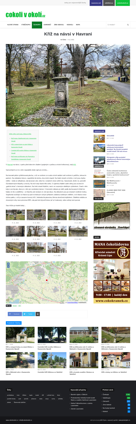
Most (58, 395)
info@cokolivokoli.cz (25, 420)
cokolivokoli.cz (122, 3)
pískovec (33, 399)
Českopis (37, 25)
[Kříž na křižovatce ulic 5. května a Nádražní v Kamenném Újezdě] (84, 335)
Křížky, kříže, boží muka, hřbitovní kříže (20, 134)
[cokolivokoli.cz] (25, 14)
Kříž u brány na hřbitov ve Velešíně (114, 372)
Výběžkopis (25, 25)
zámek (9, 402)
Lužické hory (50, 395)
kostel (37, 395)
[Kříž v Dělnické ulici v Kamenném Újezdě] (20, 360)
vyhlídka (60, 399)
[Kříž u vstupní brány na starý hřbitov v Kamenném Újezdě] (20, 335)
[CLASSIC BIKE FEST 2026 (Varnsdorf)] (99, 193)
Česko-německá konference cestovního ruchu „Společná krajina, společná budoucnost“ (118, 173)
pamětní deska (11, 399)
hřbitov (24, 395)
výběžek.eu (109, 3)
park (19, 399)
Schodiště (110, 136)
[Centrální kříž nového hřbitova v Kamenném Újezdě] (52, 335)
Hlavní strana (12, 25)
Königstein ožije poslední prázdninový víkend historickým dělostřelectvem (118, 159)
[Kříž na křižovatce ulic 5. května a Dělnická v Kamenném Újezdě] (115, 335)
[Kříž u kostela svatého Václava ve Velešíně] (84, 360)
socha (53, 399)
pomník (26, 399)
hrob (18, 395)
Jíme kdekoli (59, 25)
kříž (74, 164)
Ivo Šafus (63, 39)
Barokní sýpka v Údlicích (79, 394)
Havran (15, 305)
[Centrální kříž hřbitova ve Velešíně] (52, 360)
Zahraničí (47, 25)
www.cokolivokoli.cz (12, 420)
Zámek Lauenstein (77, 409)
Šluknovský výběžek (20, 402)
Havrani (10, 164)
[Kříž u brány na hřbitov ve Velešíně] (115, 360)
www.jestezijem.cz (124, 420)
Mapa (78, 25)
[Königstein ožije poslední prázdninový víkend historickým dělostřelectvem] (99, 160)
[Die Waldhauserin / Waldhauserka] (99, 184)
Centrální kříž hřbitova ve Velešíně (50, 372)
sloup (47, 399)
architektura (10, 395)
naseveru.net (96, 3)
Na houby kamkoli (109, 408)
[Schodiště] (99, 139)
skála (40, 399)
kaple (31, 395)
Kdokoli (70, 25)
